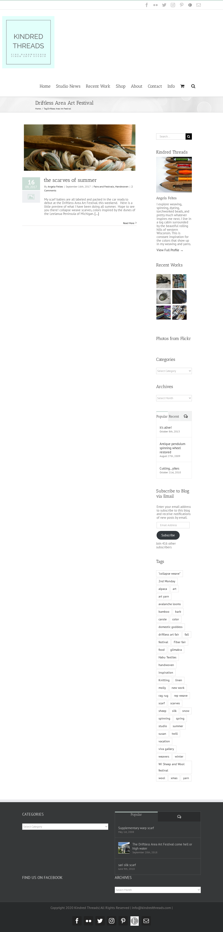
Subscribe (168, 535)
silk (174, 711)
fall (187, 634)
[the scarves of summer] (79, 147)
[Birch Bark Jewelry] (179, 312)
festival (163, 642)
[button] (193, 86)
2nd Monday (167, 581)
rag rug (163, 696)
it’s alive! (166, 427)
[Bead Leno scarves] (179, 297)
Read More (128, 223)
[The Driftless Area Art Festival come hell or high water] (124, 847)
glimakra (176, 650)
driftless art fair (169, 634)
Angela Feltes (55, 186)
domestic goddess (170, 627)
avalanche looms (170, 604)
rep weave (181, 696)
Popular (162, 416)
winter (179, 756)
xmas (174, 778)
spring (180, 718)
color (175, 619)
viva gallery (166, 749)
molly (162, 688)
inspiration (166, 672)
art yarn (164, 596)
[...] (97, 214)
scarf (162, 703)
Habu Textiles (167, 657)
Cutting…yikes (169, 468)
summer (178, 726)
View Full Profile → (170, 250)
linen (178, 680)
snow (185, 711)
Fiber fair (180, 642)
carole (163, 619)
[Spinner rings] (163, 281)
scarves (175, 703)
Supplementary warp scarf (136, 828)
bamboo (164, 612)
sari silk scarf (127, 865)
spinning (164, 718)
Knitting (164, 680)
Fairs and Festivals (104, 186)
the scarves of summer (70, 180)
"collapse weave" (170, 574)
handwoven (166, 665)
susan (162, 734)
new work (178, 688)
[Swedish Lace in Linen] (179, 281)
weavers (164, 756)
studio (163, 726)
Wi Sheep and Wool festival (171, 767)
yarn (186, 778)
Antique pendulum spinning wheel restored (172, 448)
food (162, 650)
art (174, 589)
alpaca (163, 589)
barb (178, 612)
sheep (162, 711)
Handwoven (121, 186)
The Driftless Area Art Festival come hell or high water (162, 846)
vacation (164, 741)
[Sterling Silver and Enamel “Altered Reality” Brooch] (163, 297)
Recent (174, 416)
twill (175, 734)
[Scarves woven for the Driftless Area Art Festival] (163, 312)
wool (162, 778)
